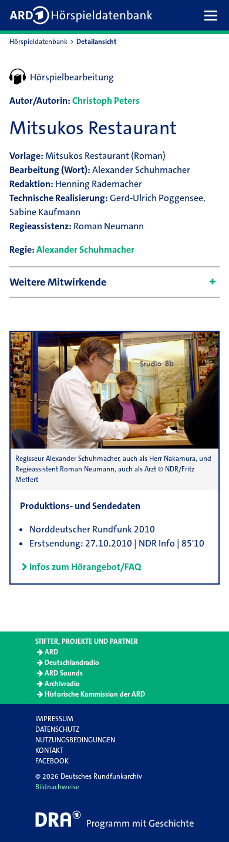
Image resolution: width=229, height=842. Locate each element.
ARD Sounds (64, 673)
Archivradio (62, 683)
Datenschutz (57, 729)
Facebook (52, 761)
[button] (213, 15)
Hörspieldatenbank (38, 41)
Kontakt (49, 750)
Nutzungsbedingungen (75, 740)
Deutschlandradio (72, 662)
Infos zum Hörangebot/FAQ (85, 567)
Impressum (54, 719)
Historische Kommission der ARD (95, 694)
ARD (51, 652)
